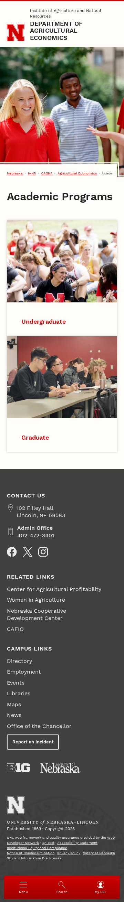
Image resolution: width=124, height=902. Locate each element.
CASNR (47, 173)
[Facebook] (12, 552)
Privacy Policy (68, 853)
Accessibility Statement (77, 843)
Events (15, 682)
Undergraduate (43, 321)
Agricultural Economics (77, 173)
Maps (14, 704)
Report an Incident (33, 741)
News (14, 715)
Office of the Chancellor (39, 726)
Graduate (35, 437)
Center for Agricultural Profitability (54, 589)
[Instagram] (43, 552)
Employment (24, 671)
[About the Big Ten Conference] (18, 768)
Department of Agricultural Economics (56, 30)
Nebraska (15, 173)
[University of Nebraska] (60, 768)
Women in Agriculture (36, 600)
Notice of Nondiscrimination (30, 853)
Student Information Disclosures (34, 858)
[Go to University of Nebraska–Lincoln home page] (15, 33)
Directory (19, 661)
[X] (27, 552)
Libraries (18, 693)
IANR (32, 173)
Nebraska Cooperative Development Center (36, 614)
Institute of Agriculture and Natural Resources (65, 13)
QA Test (48, 843)
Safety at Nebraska (99, 853)
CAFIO (15, 629)
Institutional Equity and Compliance (37, 848)
